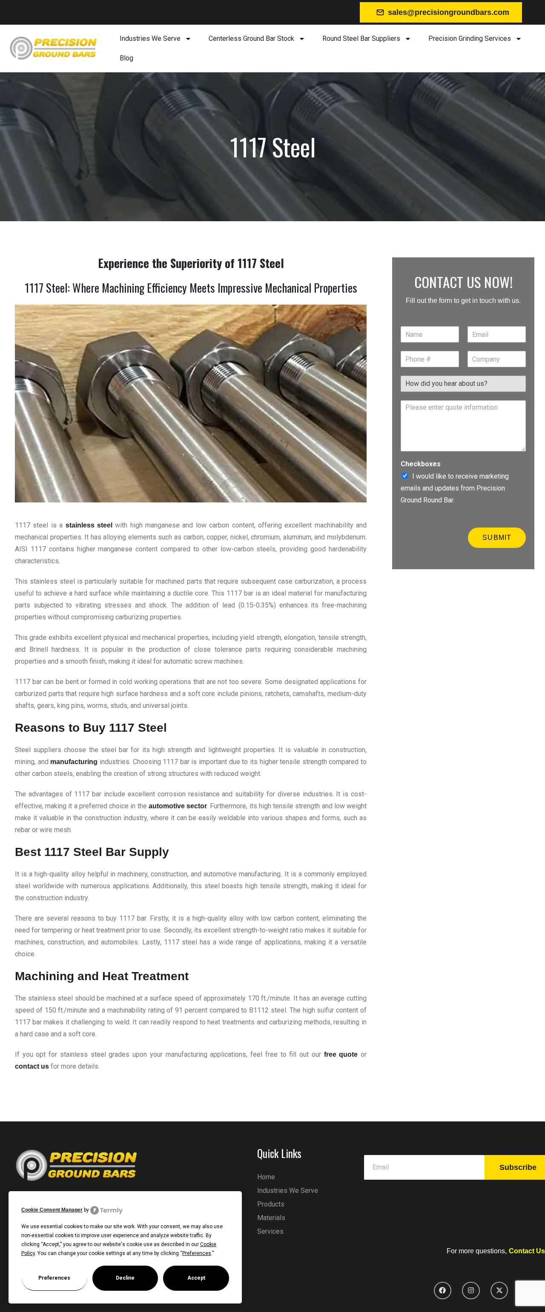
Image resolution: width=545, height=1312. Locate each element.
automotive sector (178, 806)
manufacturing (74, 761)
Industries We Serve (150, 38)
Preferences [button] (196, 1253)
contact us (32, 1066)
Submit (496, 537)
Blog (126, 58)
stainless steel (89, 525)
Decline (125, 1278)
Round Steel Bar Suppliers (361, 38)
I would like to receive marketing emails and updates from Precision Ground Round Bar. (455, 488)
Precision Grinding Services (469, 38)
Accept (196, 1278)
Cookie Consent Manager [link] (52, 1210)
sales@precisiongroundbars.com (448, 12)
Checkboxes (421, 464)
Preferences (54, 1278)
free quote (341, 1054)
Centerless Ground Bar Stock (251, 38)
